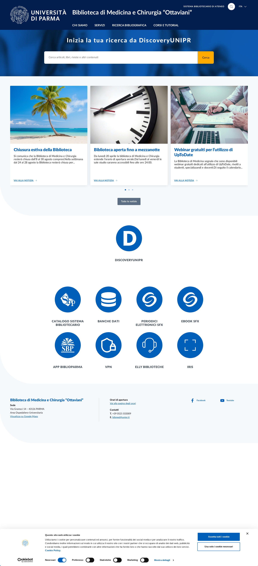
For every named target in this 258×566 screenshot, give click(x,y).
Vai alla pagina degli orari (123, 403)
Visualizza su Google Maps (24, 416)
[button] (125, 189)
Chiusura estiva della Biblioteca (43, 150)
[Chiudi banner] (247, 533)
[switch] (90, 560)
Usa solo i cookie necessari (219, 546)
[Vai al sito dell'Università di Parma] (39, 15)
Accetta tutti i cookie (218, 536)
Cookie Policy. (53, 550)
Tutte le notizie (129, 201)
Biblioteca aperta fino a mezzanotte (127, 150)
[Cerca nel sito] (231, 6)
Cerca (205, 57)
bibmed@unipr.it (121, 417)
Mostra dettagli (162, 560)
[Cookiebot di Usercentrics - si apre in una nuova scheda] (25, 560)
